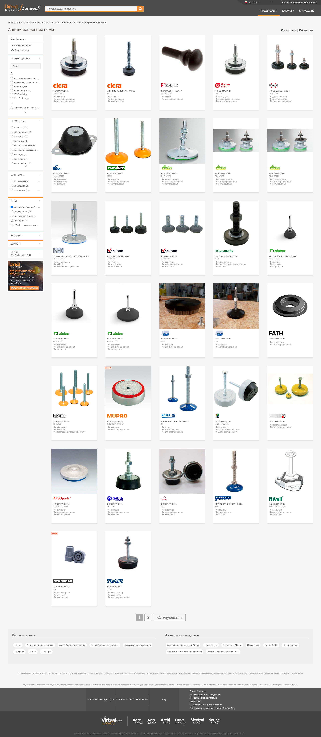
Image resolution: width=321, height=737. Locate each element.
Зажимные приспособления (137, 645)
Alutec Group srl (22, 90)
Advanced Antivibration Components (27, 82)
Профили (19, 652)
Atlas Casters (21, 98)
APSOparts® (21, 94)
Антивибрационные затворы (105, 645)
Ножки (18, 645)
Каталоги (288, 10)
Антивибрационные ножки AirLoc (183, 645)
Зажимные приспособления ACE (223, 652)
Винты (33, 652)
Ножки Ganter (271, 645)
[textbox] (91, 9)
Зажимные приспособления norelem (184, 652)
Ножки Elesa (253, 645)
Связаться (290, 41)
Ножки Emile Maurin (232, 645)
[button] (26, 58)
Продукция (267, 10)
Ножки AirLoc (211, 645)
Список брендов (197, 691)
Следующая (169, 617)
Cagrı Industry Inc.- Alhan (26, 108)
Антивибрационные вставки (40, 645)
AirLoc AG (20, 86)
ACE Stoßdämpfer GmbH (26, 78)
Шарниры (46, 652)
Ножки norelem (290, 645)
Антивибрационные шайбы (72, 645)
